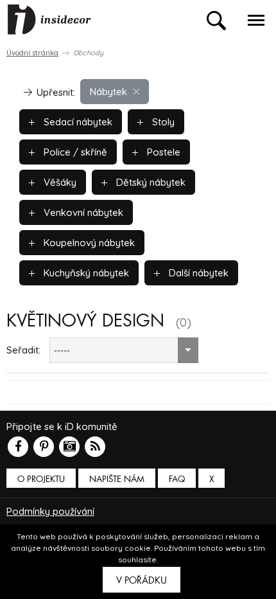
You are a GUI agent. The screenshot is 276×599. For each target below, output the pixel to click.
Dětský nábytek (149, 182)
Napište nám (116, 479)
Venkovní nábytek (82, 212)
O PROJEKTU (41, 479)
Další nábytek (197, 273)
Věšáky (58, 182)
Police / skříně (74, 152)
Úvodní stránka (32, 52)
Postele (162, 152)
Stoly (162, 122)
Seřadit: (23, 350)
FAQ (177, 479)
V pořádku (141, 580)
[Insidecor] (49, 19)
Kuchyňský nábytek (85, 273)
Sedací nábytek (76, 122)
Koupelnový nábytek (88, 243)
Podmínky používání (50, 511)
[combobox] (123, 350)
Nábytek (108, 91)
